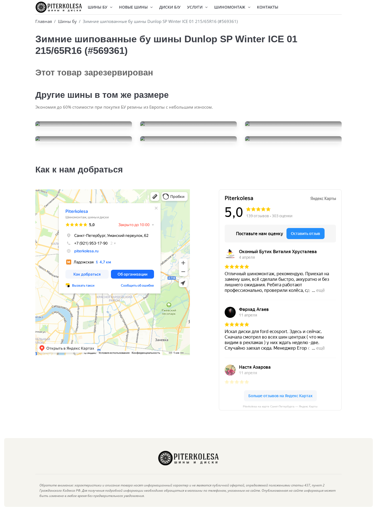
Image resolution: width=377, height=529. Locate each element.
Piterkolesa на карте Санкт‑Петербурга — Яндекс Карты (280, 406)
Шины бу (67, 21)
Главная (43, 21)
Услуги (195, 7)
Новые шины (134, 7)
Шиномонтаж (230, 7)
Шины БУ (98, 7)
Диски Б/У (169, 7)
